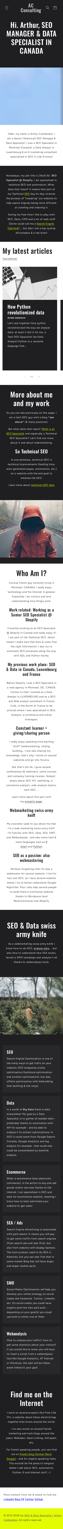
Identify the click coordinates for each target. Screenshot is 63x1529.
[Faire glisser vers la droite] (39, 376)
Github (39, 1499)
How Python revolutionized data (26, 309)
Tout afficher (10, 258)
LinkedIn (9, 1499)
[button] (6, 7)
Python (37, 846)
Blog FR (19, 1499)
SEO (27, 193)
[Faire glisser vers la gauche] (24, 376)
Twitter (29, 1499)
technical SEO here (42, 485)
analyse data (41, 948)
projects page (33, 801)
